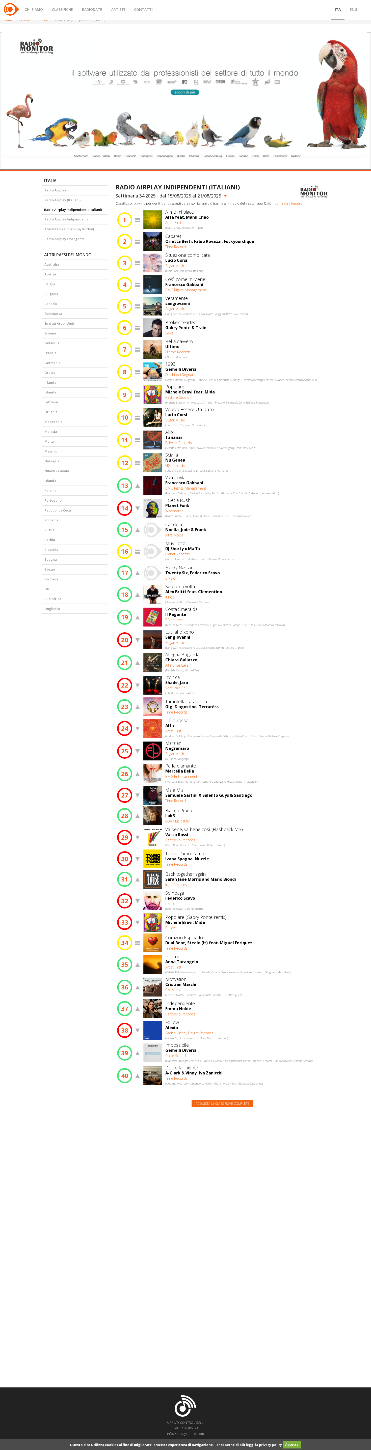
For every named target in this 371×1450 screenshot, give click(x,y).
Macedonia (53, 421)
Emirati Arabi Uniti (59, 323)
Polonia (50, 490)
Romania (51, 520)
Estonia (50, 333)
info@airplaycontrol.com (185, 1433)
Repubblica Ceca (57, 510)
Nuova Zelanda (56, 471)
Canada (50, 303)
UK (46, 589)
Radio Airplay (55, 190)
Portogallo (53, 500)
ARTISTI (118, 9)
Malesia (50, 431)
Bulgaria (51, 294)
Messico (50, 451)
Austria (50, 274)
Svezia (49, 569)
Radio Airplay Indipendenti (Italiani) (73, 209)
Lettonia (51, 402)
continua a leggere (288, 203)
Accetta (292, 1444)
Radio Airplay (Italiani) (62, 200)
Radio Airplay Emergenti (64, 239)
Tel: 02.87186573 (185, 1428)
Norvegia (52, 461)
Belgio (49, 284)
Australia (51, 264)
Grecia (49, 372)
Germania (52, 362)
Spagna (50, 559)
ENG (353, 9)
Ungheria (52, 608)
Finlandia (52, 343)
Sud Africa (52, 598)
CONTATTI (143, 9)
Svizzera (51, 579)
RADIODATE (92, 9)
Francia (50, 353)
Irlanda (50, 382)
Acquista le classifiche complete (222, 1103)
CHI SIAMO (34, 9)
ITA (338, 9)
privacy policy (270, 1444)
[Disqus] (222, 1175)
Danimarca (53, 313)
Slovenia (51, 549)
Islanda (50, 392)
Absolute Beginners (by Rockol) (69, 229)
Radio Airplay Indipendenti (66, 219)
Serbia (49, 539)
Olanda (50, 480)
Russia (49, 530)
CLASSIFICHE (62, 9)
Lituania (51, 412)
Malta (49, 441)
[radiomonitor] (314, 191)
